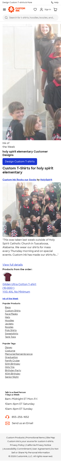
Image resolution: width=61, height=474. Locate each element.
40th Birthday (12, 373)
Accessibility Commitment (17, 448)
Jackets (9, 323)
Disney (8, 347)
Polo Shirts (11, 330)
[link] (16, 9)
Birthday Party (13, 370)
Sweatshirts (11, 333)
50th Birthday (12, 363)
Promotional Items (35, 437)
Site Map (50, 437)
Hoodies (9, 320)
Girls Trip (10, 367)
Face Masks (11, 314)
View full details (13, 264)
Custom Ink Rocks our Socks (19, 179)
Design (20, 161)
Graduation (11, 357)
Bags (8, 307)
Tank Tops (10, 336)
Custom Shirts (12, 310)
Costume (10, 350)
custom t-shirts (45, 441)
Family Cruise (12, 360)
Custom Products (15, 437)
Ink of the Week (10, 298)
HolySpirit (46, 179)
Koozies (9, 327)
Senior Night (12, 377)
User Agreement (41, 448)
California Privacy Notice (38, 445)
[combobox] (30, 18)
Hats (7, 317)
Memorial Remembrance (19, 354)
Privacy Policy (17, 445)
